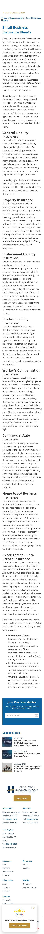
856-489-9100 (11, 819)
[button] (33, 908)
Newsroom (27, 884)
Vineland (27, 808)
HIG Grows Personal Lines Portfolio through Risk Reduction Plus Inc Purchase (26, 743)
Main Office (7, 808)
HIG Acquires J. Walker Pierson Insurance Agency (27, 754)
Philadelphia (7, 830)
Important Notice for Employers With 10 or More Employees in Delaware (27, 768)
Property (5, 887)
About (25, 865)
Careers (26, 868)
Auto (4, 865)
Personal (6, 875)
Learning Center (29, 887)
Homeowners (7, 871)
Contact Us (6, 900)
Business (6, 868)
